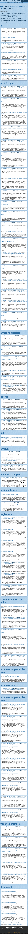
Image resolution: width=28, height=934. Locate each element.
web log (16, 2)
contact (21, 2)
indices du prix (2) (17, 17)
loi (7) (2, 13)
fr (23, 0)
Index (7, 7)
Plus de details (17, 932)
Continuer (10, 932)
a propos (10, 2)
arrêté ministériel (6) (19, 13)
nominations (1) (22, 20)
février (5, 9)
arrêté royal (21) (9, 13)
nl (26, 0)
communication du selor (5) (15, 18)
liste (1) (8, 15)
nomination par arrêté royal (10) (9, 20)
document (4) (4, 22)
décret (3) (3, 15)
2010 (11, 9)
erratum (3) (14, 15)
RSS (5, 2)
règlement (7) (4, 18)
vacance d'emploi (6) (6, 17)
